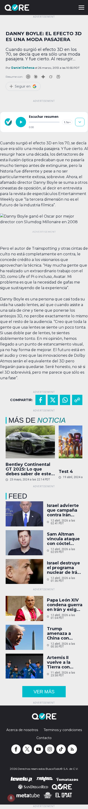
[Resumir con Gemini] (43, 76)
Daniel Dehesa (22, 67)
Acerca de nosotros (22, 730)
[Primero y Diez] (48, 795)
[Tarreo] (45, 779)
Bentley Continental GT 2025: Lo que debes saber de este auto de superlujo (28, 469)
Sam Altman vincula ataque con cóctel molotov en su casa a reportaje (63, 539)
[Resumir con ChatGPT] (28, 76)
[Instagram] (49, 749)
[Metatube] (28, 795)
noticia (51, 420)
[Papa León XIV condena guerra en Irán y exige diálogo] (24, 608)
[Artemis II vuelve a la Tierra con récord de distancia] (24, 666)
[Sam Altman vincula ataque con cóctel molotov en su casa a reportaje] (24, 542)
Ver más (44, 691)
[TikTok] (61, 749)
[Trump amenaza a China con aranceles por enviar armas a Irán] (24, 637)
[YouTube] (38, 749)
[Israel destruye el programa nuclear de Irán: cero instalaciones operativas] (24, 571)
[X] (27, 749)
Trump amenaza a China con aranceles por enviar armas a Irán (63, 633)
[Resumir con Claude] (35, 76)
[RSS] (72, 749)
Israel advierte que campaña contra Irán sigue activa (63, 510)
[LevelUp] (21, 779)
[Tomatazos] (67, 779)
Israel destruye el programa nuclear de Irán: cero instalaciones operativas (64, 568)
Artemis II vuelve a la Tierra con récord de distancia (58, 662)
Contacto (44, 738)
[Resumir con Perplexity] (58, 76)
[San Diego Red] (33, 787)
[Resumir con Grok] (50, 76)
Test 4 (66, 471)
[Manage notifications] (11, 798)
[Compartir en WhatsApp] (65, 400)
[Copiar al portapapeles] (77, 400)
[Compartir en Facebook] (40, 400)
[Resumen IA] (79, 122)
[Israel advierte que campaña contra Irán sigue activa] (24, 513)
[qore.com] (8, 122)
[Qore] (30, 7)
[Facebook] (16, 749)
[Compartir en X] (53, 400)
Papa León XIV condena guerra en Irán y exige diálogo (64, 605)
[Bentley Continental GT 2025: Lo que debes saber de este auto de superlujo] (30, 442)
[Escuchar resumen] (21, 122)
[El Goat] (63, 795)
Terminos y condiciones (63, 730)
